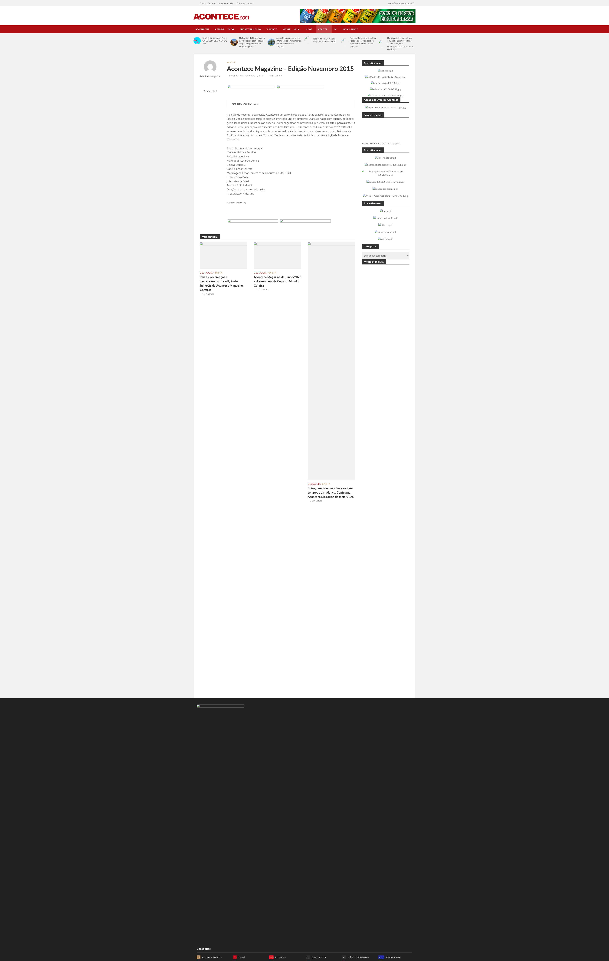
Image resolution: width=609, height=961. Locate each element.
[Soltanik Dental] (305, 227)
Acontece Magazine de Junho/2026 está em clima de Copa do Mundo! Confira (277, 281)
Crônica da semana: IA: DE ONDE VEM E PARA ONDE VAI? (214, 41)
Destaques (206, 272)
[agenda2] (300, 92)
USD (383, 143)
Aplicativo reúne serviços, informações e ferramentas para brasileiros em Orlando (288, 42)
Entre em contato (245, 3)
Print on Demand (208, 3)
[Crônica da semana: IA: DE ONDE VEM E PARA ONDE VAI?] (197, 40)
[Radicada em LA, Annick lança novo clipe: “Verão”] (308, 40)
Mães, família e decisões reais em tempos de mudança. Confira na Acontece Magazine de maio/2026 (331, 492)
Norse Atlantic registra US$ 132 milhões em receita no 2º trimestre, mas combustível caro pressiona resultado (400, 44)
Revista (322, 29)
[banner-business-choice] (253, 227)
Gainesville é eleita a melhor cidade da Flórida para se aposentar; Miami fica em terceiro (363, 42)
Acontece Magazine (210, 76)
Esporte (272, 29)
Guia (297, 29)
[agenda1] (251, 92)
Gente (287, 29)
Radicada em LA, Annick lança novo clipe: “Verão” (324, 40)
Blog (231, 29)
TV (335, 29)
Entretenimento (250, 29)
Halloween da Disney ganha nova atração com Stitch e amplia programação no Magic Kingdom (252, 42)
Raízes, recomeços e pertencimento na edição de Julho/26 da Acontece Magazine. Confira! (221, 283)
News (309, 29)
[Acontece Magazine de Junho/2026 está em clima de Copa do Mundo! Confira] (277, 255)
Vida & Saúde (350, 29)
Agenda (219, 29)
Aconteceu (202, 29)
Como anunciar (226, 3)
